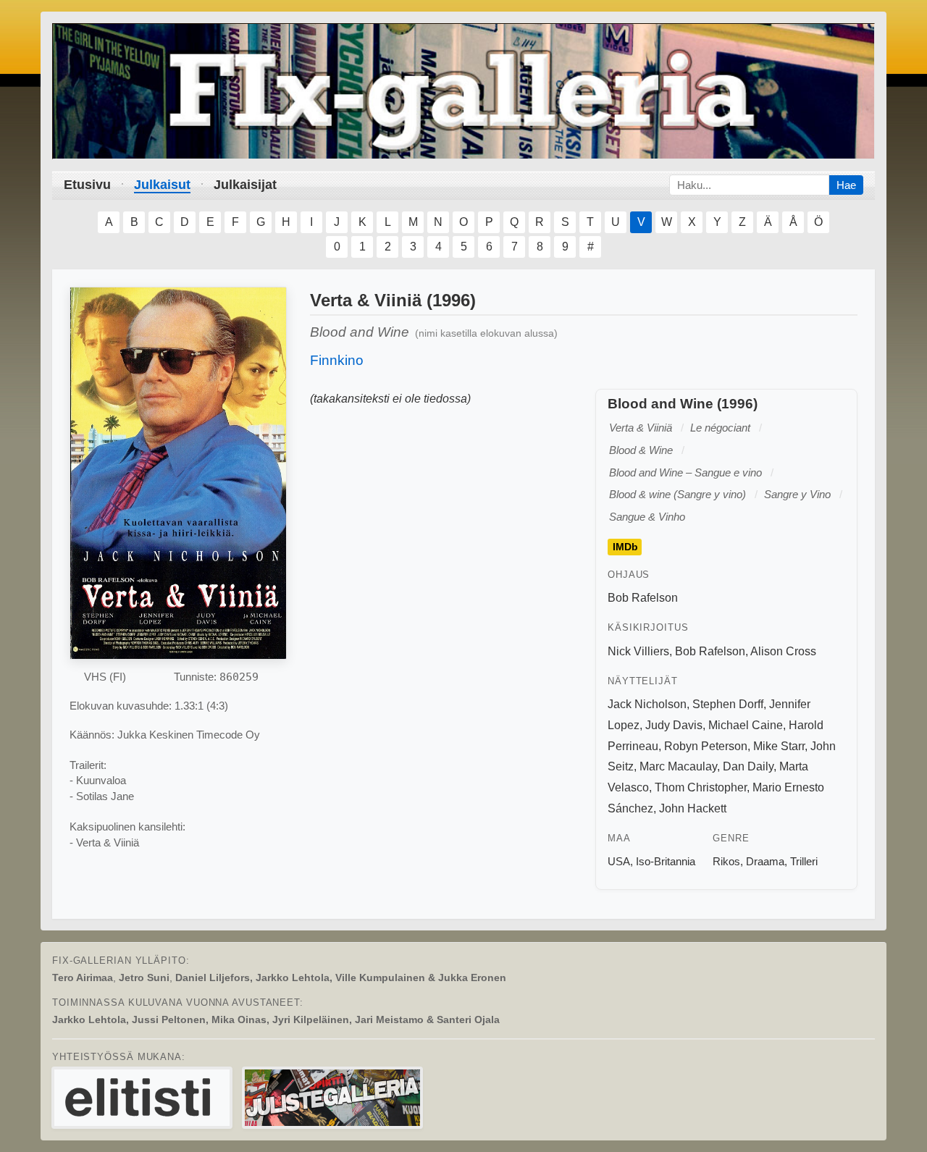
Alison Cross (783, 651)
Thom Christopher (701, 787)
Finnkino (337, 360)
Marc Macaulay (678, 766)
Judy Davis (673, 725)
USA (619, 861)
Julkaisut (162, 184)
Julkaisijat (245, 184)
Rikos (726, 861)
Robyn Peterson (705, 746)
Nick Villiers (638, 651)
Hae (846, 185)
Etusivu (87, 184)
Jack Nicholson (647, 704)
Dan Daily (748, 766)
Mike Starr (779, 746)
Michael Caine (745, 725)
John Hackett (692, 808)
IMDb (625, 546)
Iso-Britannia (665, 861)
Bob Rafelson (643, 598)
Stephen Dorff (727, 704)
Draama (765, 861)
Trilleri (804, 861)
